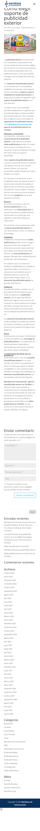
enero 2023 (8, 620)
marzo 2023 (8, 613)
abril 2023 (8, 609)
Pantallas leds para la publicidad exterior (19, 550)
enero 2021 (8, 685)
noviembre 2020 (10, 692)
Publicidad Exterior (27, 28)
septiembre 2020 (10, 699)
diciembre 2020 (10, 688)
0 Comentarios (9, 30)
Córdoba (7, 727)
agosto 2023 (8, 595)
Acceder (7, 780)
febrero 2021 (9, 681)
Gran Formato (9, 734)
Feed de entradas (10, 784)
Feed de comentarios (12, 787)
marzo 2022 (8, 656)
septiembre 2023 (10, 591)
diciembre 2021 (10, 667)
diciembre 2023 (10, 580)
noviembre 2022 (10, 627)
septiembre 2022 (10, 634)
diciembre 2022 (10, 623)
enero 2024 (8, 577)
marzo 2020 (8, 714)
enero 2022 (8, 663)
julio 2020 (7, 707)
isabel (9, 28)
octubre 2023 (9, 587)
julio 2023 (7, 598)
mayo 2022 (8, 649)
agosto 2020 (8, 703)
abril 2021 (8, 674)
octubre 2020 (9, 696)
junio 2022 (8, 645)
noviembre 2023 (10, 584)
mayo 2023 (8, 605)
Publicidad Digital (10, 752)
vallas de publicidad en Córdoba (16, 546)
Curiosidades (9, 731)
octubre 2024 (9, 573)
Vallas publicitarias (11, 770)
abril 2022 (8, 652)
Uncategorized (9, 767)
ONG (6, 745)
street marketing (10, 763)
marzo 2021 (8, 678)
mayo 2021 (8, 670)
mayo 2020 (8, 710)
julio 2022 (7, 641)
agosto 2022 (8, 638)
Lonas (6, 738)
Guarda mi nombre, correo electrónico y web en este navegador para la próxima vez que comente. (18, 487)
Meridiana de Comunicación (15, 742)
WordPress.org (10, 791)
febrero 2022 (9, 660)
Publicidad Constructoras (14, 749)
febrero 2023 (9, 616)
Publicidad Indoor (11, 760)
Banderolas (8, 724)
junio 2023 (8, 602)
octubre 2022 (9, 631)
